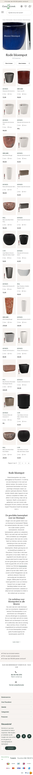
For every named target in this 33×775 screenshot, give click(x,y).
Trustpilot (13, 758)
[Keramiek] (23, 77)
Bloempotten (9, 20)
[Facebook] (24, 736)
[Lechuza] (9, 77)
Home (4, 20)
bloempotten (23, 566)
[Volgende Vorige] (28, 463)
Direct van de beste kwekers (17, 1)
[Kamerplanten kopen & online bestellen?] (8, 6)
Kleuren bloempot (18, 20)
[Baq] (9, 206)
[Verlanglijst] (25, 6)
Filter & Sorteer (9, 63)
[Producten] (21, 6)
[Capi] (9, 239)
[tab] (16, 697)
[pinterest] (29, 736)
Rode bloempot (26, 20)
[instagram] (18, 736)
